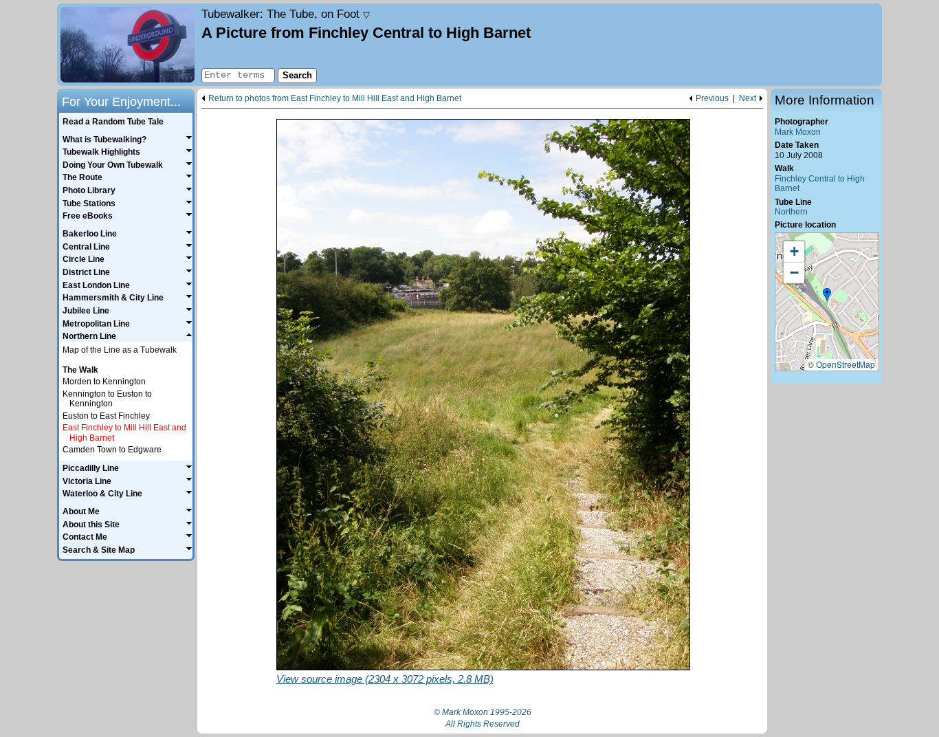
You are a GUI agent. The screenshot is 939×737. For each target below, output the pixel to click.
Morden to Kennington (104, 381)
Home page (127, 44)
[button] (827, 295)
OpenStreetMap (845, 364)
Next (747, 98)
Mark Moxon (798, 132)
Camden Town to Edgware (112, 449)
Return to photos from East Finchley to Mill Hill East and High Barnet (334, 98)
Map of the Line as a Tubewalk (120, 350)
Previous (712, 98)
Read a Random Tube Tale (113, 121)
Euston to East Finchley (106, 416)
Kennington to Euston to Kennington (107, 399)
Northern (791, 212)
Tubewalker (285, 14)
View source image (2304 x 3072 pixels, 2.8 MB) (385, 679)
